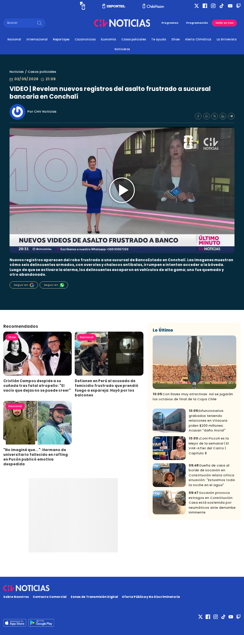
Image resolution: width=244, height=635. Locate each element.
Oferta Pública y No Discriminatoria (151, 597)
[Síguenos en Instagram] (213, 6)
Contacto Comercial (49, 597)
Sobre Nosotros (16, 597)
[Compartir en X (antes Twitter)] (214, 116)
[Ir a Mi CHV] (82, 6)
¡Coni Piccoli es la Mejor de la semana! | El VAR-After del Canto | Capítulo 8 (209, 446)
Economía (108, 39)
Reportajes (61, 39)
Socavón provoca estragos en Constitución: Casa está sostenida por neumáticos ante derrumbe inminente (212, 503)
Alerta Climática (198, 39)
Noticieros (122, 49)
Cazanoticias (85, 39)
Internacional (37, 39)
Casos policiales (133, 39)
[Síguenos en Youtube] (230, 6)
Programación (197, 23)
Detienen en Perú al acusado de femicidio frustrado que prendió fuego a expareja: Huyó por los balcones (106, 388)
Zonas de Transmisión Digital (94, 597)
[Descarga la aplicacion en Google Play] (14, 623)
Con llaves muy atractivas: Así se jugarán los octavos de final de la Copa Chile (193, 396)
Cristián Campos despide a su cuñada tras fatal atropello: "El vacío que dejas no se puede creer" (37, 386)
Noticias (17, 72)
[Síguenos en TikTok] (221, 6)
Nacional (14, 39)
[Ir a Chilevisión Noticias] (122, 23)
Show (175, 39)
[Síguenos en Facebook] (205, 6)
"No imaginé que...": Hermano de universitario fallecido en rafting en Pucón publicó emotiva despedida (35, 457)
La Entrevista (227, 39)
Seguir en (21, 285)
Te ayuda (158, 39)
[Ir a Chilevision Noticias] (122, 588)
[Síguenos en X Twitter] (196, 6)
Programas (170, 23)
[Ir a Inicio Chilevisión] (153, 5)
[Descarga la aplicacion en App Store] (41, 623)
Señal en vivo (224, 23)
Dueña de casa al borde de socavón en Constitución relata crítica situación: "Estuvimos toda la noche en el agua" (212, 475)
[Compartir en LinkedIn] (223, 116)
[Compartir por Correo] (231, 116)
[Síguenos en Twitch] (238, 6)
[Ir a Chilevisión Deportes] (114, 6)
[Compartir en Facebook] (198, 116)
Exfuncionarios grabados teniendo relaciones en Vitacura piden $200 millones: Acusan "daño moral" (208, 421)
